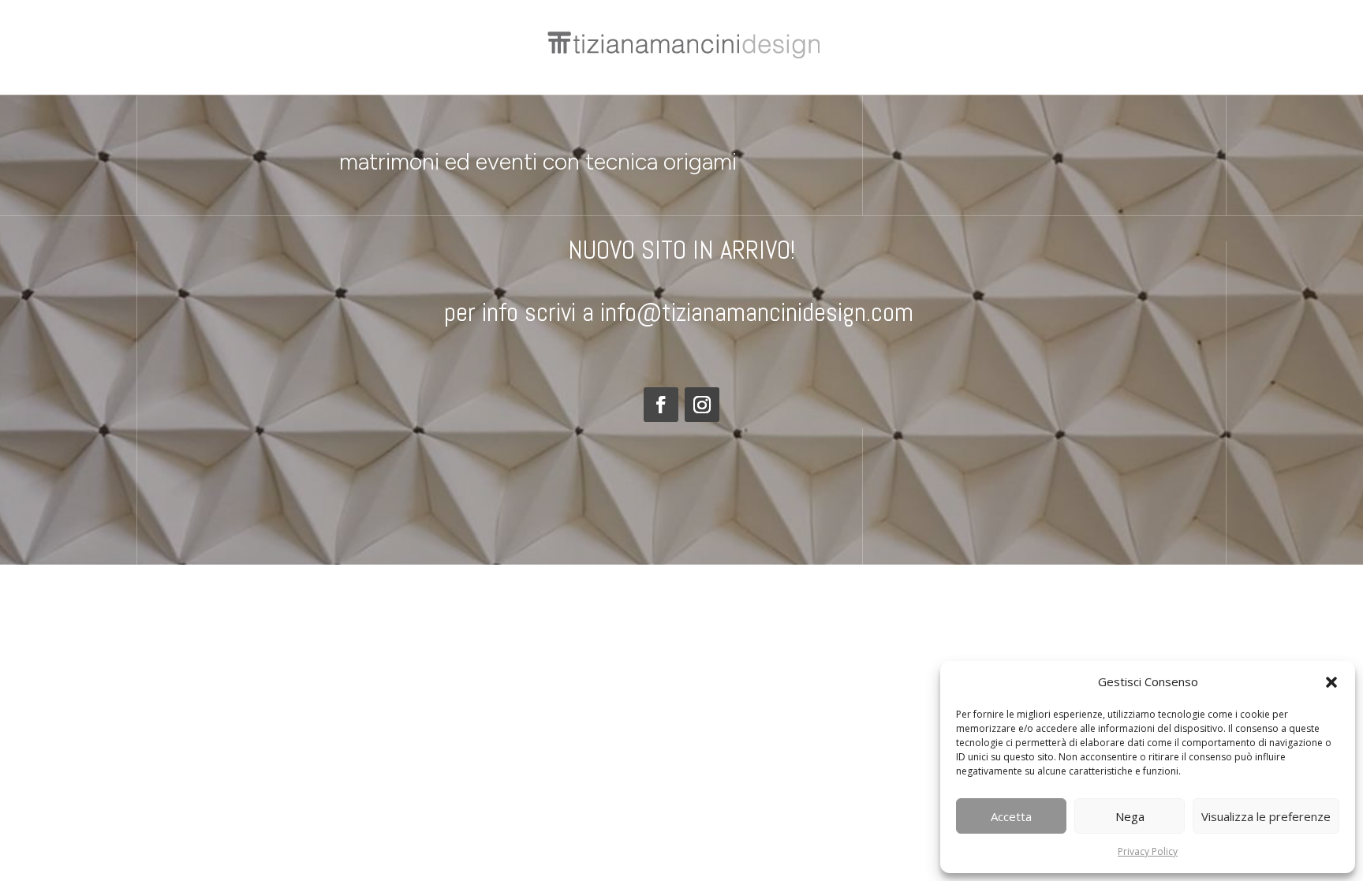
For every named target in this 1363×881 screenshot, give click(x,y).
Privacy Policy (1148, 851)
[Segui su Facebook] (661, 404)
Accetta (1011, 816)
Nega (1130, 816)
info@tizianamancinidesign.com (760, 312)
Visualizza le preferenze (1266, 816)
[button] (1331, 682)
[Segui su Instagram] (702, 404)
